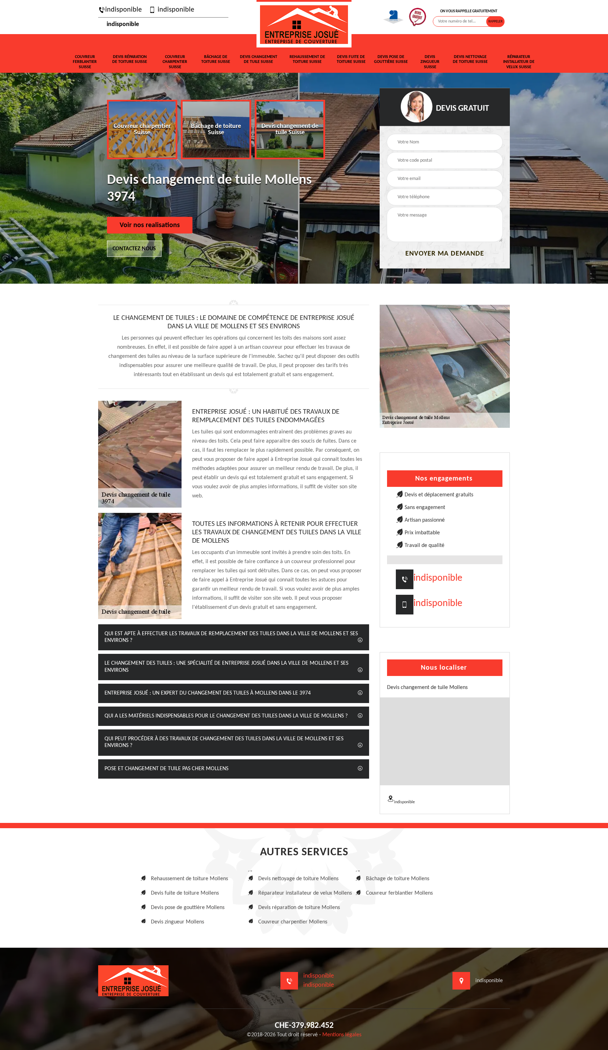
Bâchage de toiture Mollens (397, 879)
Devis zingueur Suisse (429, 62)
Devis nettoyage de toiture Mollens (298, 879)
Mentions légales (341, 1035)
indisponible (123, 9)
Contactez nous (134, 249)
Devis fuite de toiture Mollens (185, 893)
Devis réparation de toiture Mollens (299, 907)
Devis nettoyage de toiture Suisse (470, 59)
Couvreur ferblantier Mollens (399, 893)
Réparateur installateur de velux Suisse (518, 62)
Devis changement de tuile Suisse (258, 59)
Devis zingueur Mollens (177, 922)
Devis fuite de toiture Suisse (351, 59)
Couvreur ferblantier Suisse (85, 62)
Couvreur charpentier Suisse (175, 62)
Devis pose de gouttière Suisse (391, 59)
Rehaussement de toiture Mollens (189, 879)
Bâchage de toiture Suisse (215, 59)
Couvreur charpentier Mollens (292, 922)
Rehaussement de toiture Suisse (307, 59)
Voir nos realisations (150, 225)
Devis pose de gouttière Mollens (187, 907)
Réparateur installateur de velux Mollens (305, 893)
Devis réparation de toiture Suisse (129, 59)
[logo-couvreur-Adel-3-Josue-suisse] (304, 23)
